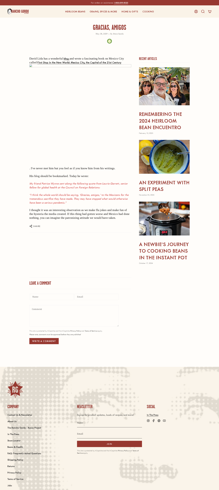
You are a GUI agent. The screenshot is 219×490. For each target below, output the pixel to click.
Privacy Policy (75, 331)
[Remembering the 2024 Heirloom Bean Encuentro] (164, 86)
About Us (12, 421)
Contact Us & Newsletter (19, 415)
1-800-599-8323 (121, 2)
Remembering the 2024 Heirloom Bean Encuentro (160, 120)
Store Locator (13, 440)
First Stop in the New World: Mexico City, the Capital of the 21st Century (79, 62)
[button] (75, 11)
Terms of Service (91, 331)
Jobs (9, 485)
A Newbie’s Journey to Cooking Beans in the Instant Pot (164, 250)
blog (66, 58)
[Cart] (209, 11)
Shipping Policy (15, 459)
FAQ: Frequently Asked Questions (24, 453)
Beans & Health (15, 447)
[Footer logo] (15, 389)
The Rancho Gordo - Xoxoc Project (24, 427)
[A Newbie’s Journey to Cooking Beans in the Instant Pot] (164, 218)
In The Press (13, 434)
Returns (11, 466)
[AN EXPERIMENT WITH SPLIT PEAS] (164, 157)
